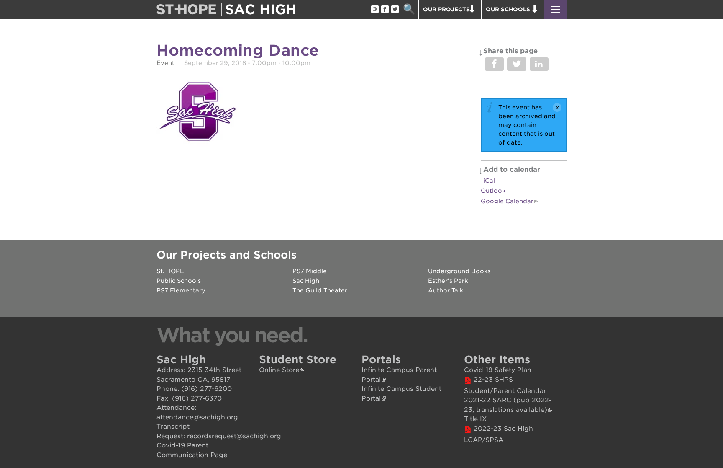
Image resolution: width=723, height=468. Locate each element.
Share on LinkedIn (539, 64)
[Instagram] (374, 9)
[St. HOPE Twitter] (394, 9)
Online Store (279, 370)
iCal (489, 180)
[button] (555, 9)
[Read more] (197, 112)
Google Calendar (507, 201)
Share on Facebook (494, 64)
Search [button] (409, 9)
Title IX (475, 419)
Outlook (493, 190)
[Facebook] (384, 9)
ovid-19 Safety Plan (500, 370)
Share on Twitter (516, 64)
